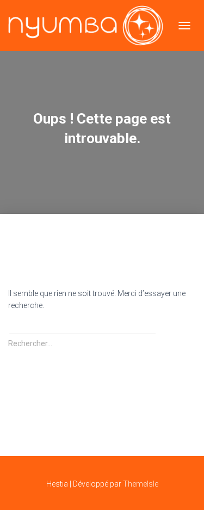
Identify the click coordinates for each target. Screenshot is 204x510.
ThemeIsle (140, 484)
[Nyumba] (89, 25)
